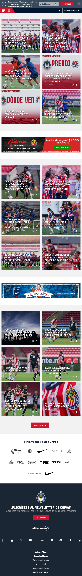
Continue (67, 4)
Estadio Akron (41, 551)
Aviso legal (41, 564)
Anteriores (40, 425)
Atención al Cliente (41, 568)
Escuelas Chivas (41, 555)
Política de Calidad (41, 572)
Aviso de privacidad (41, 560)
